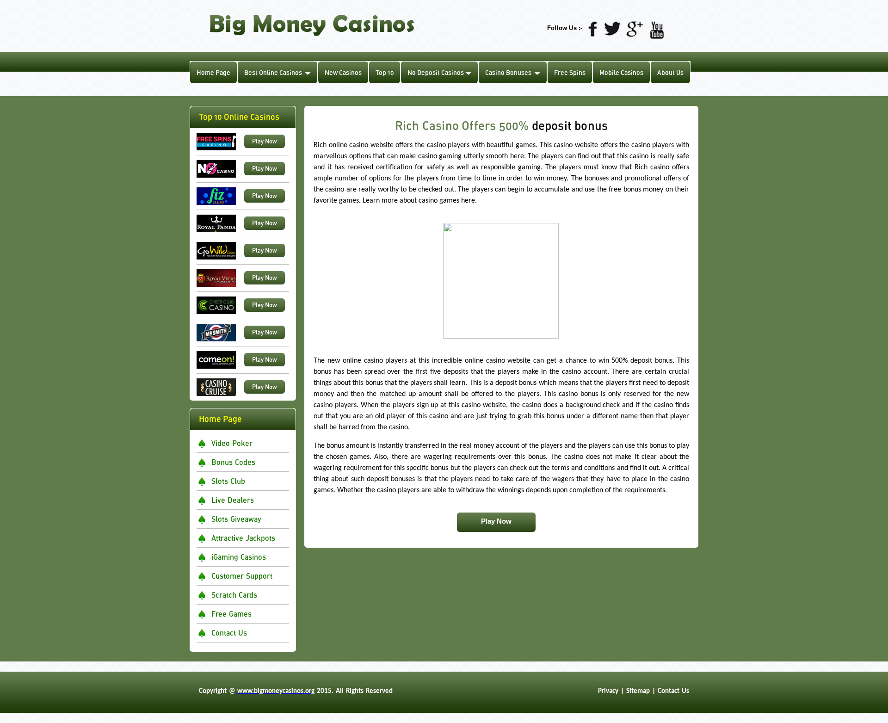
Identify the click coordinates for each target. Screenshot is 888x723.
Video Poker (232, 443)
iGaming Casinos (238, 556)
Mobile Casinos (621, 72)
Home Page (213, 72)
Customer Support (241, 575)
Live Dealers (232, 499)
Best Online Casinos (273, 72)
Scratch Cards (234, 594)
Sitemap (638, 691)
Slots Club (228, 480)
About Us (670, 72)
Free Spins (570, 72)
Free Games (231, 613)
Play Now (264, 141)
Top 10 (385, 72)
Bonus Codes (233, 461)
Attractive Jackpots (243, 537)
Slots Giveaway (236, 518)
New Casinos (343, 72)
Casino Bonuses (508, 72)
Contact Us (229, 632)
